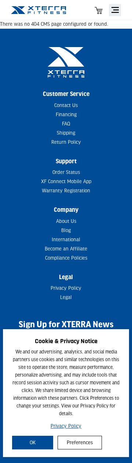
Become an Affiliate (66, 249)
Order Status (66, 172)
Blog (66, 230)
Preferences (80, 442)
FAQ (66, 124)
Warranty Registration (66, 190)
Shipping (66, 133)
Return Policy (66, 142)
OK (33, 442)
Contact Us (66, 105)
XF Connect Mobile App (66, 181)
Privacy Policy (66, 426)
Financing (66, 114)
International (66, 239)
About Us (66, 221)
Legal (66, 297)
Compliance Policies (66, 258)
